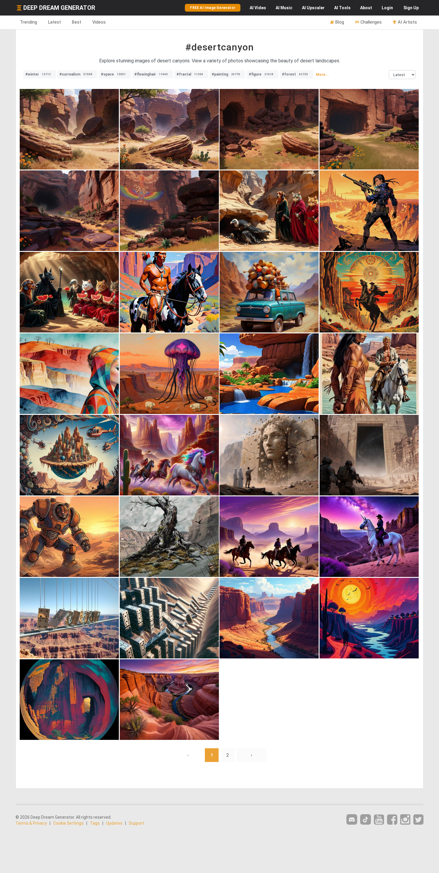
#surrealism (75, 74)
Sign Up (411, 7)
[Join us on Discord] (351, 819)
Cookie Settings (68, 823)
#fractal (189, 74)
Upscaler (313, 7)
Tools (342, 7)
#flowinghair (151, 74)
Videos (99, 22)
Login (387, 7)
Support (136, 823)
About (366, 7)
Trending (28, 22)
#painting (226, 74)
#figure (261, 74)
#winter (38, 74)
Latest (54, 22)
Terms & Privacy (31, 823)
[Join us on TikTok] (365, 819)
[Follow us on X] (418, 820)
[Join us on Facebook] (392, 820)
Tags (95, 823)
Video (258, 7)
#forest (295, 74)
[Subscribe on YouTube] (379, 820)
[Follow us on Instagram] (405, 820)
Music (284, 7)
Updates (114, 823)
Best (76, 22)
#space (113, 74)
